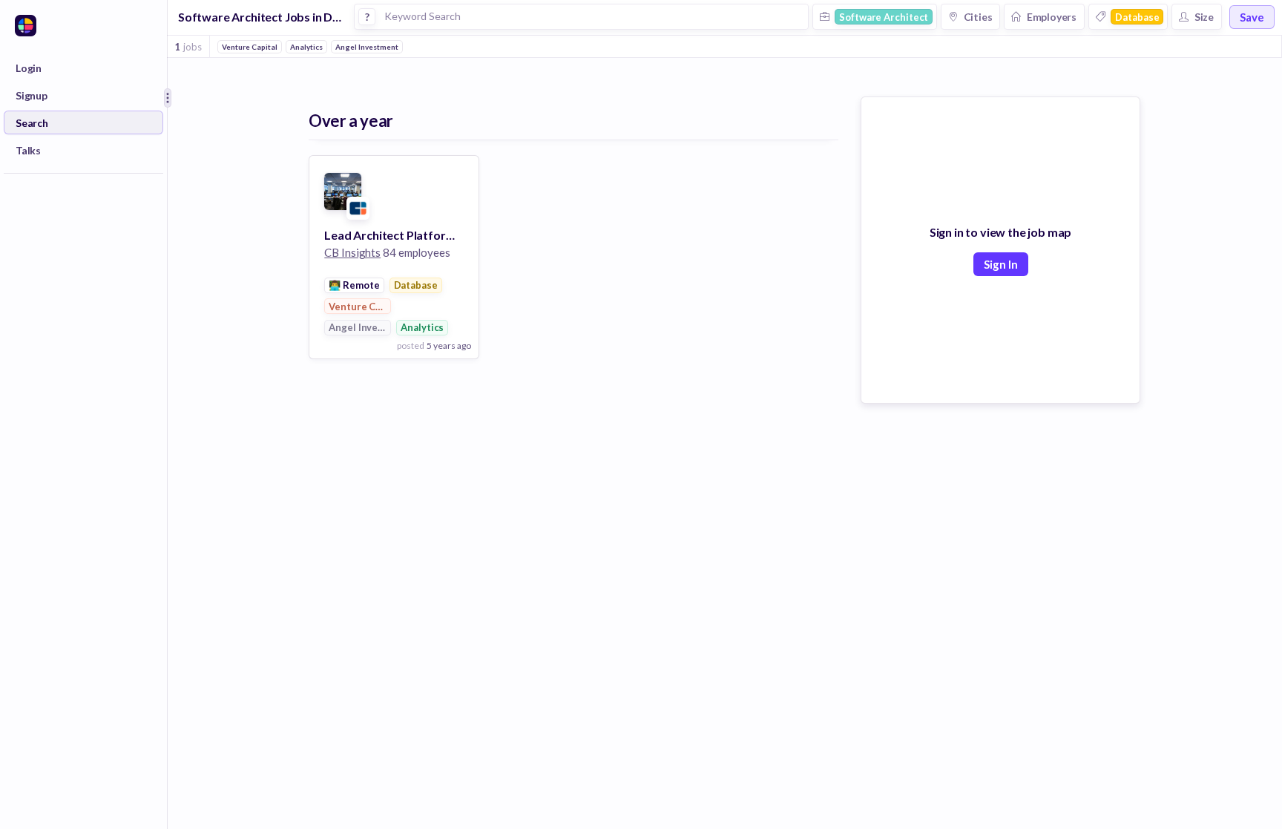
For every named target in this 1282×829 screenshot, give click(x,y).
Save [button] (1252, 17)
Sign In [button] (1001, 264)
